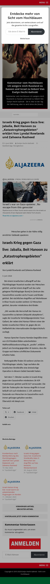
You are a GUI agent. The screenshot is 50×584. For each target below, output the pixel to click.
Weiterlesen (25, 38)
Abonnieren (36, 31)
